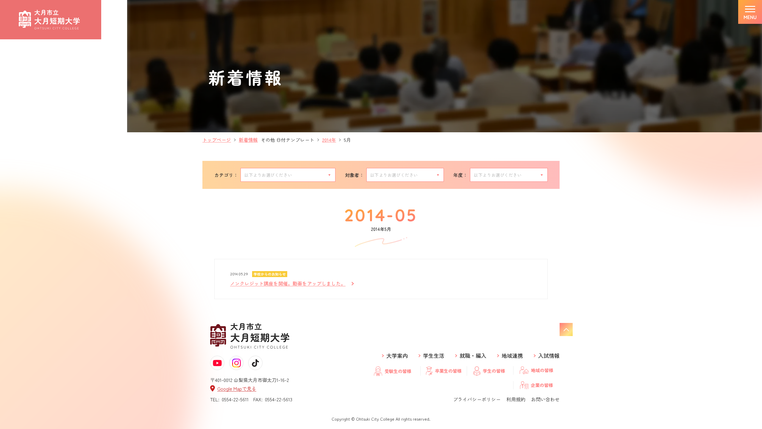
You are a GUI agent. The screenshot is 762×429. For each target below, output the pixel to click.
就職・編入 (473, 355)
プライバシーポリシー (477, 399)
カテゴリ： (226, 174)
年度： (460, 174)
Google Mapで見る (236, 388)
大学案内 (397, 355)
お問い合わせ (545, 399)
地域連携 (512, 355)
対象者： (354, 174)
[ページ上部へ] (566, 329)
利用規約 (515, 399)
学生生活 (433, 355)
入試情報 (549, 355)
